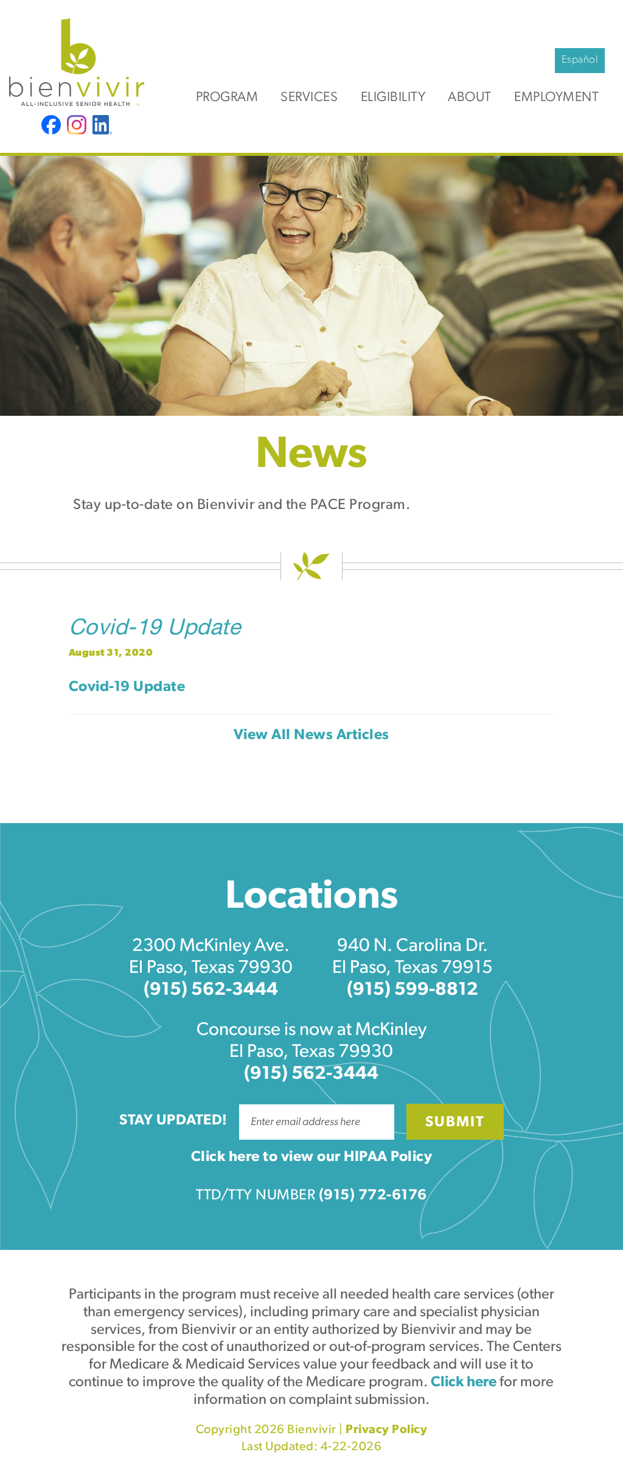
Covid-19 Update (155, 629)
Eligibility (393, 98)
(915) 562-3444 (211, 990)
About (470, 98)
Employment (556, 98)
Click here (463, 1382)
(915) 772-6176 (373, 1195)
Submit (455, 1122)
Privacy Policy (386, 1430)
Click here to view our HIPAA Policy (312, 1157)
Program (227, 98)
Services (309, 98)
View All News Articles (311, 735)
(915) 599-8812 (412, 990)
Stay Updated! (173, 1121)
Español (580, 60)
